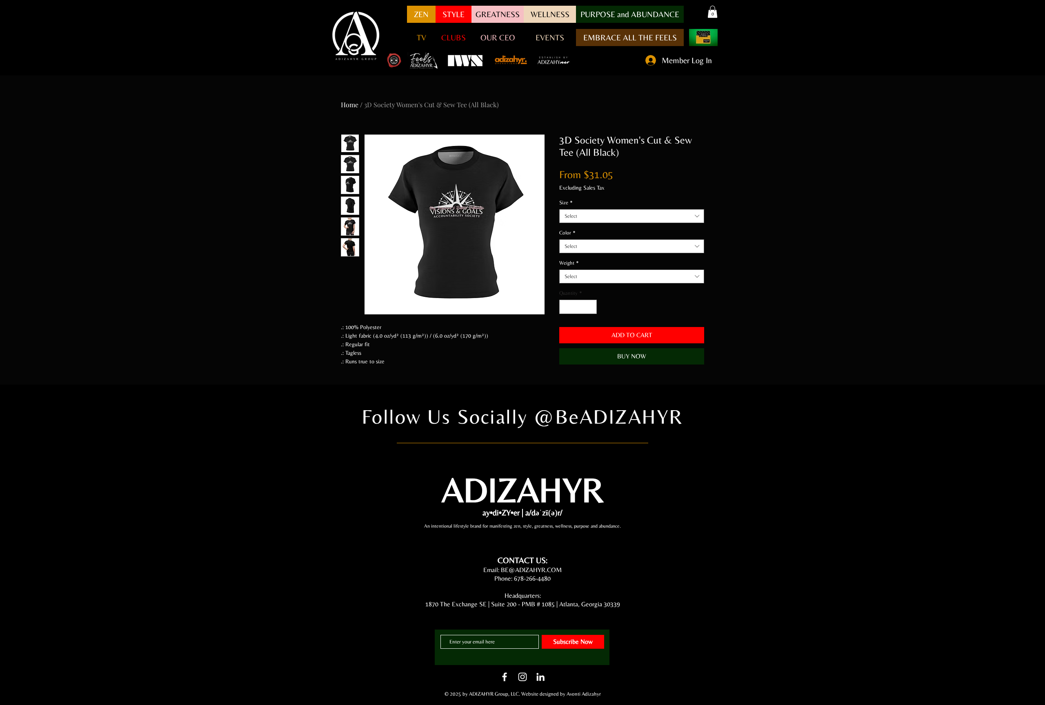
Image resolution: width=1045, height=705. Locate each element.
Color (567, 233)
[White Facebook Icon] (504, 677)
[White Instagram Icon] (522, 677)
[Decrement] (565, 307)
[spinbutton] (578, 307)
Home (349, 104)
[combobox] (631, 216)
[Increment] (591, 307)
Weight (569, 263)
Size (566, 202)
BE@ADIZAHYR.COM (531, 570)
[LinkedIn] (540, 677)
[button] (630, 14)
